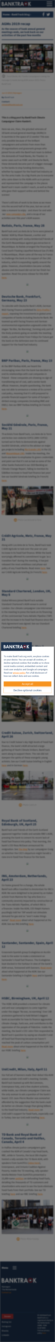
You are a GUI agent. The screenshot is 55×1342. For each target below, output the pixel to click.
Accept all (27, 684)
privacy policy (19, 672)
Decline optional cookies (27, 690)
